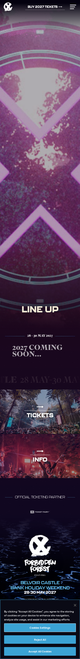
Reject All (40, 639)
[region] (40, 629)
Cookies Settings (40, 627)
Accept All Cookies (40, 651)
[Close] (75, 605)
